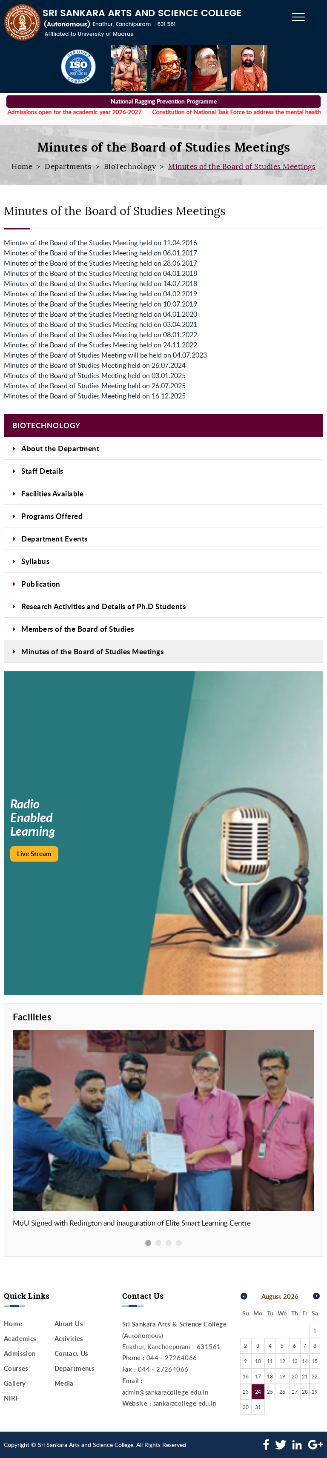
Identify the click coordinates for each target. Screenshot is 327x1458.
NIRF (11, 1398)
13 (295, 1361)
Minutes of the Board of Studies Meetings (92, 651)
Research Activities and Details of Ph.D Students (103, 606)
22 (315, 1376)
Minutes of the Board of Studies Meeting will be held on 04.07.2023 (105, 355)
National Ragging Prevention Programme (164, 101)
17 (258, 1376)
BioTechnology (130, 166)
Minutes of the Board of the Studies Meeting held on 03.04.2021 (100, 324)
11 (270, 1361)
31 (258, 1407)
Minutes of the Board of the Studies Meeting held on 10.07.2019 (100, 304)
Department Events (54, 538)
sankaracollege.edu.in (184, 1403)
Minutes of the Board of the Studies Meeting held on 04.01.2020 (100, 314)
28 (305, 1391)
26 (282, 1391)
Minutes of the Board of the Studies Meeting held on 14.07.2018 (100, 283)
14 (305, 1361)
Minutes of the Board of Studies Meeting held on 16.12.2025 (95, 396)
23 (246, 1391)
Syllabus (35, 561)
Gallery (15, 1383)
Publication (40, 584)
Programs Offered (52, 516)
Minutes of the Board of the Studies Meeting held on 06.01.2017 (100, 253)
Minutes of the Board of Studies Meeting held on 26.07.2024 (95, 365)
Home (21, 166)
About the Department (60, 448)
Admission (20, 1353)
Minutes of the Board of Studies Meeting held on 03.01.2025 (95, 375)
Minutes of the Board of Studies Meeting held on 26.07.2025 (95, 385)
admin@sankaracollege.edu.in (165, 1392)
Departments (68, 166)
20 (295, 1376)
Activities (68, 1338)
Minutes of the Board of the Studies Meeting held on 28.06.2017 (100, 263)
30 (246, 1407)
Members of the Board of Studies (77, 629)
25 (270, 1391)
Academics (20, 1338)
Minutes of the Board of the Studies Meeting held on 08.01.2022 (100, 334)
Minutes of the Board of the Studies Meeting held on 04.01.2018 (100, 273)
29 (315, 1391)
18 (270, 1376)
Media (64, 1383)
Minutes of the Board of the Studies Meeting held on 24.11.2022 (100, 344)
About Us (68, 1323)
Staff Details (42, 471)
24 (258, 1391)
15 (315, 1361)
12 (282, 1361)
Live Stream (34, 853)
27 (295, 1391)
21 (305, 1376)
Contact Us (71, 1353)
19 (282, 1376)
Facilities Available (52, 493)
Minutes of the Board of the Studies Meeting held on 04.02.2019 (100, 293)
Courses (16, 1368)
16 (246, 1376)
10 (258, 1361)
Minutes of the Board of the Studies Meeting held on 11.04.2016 (100, 242)
